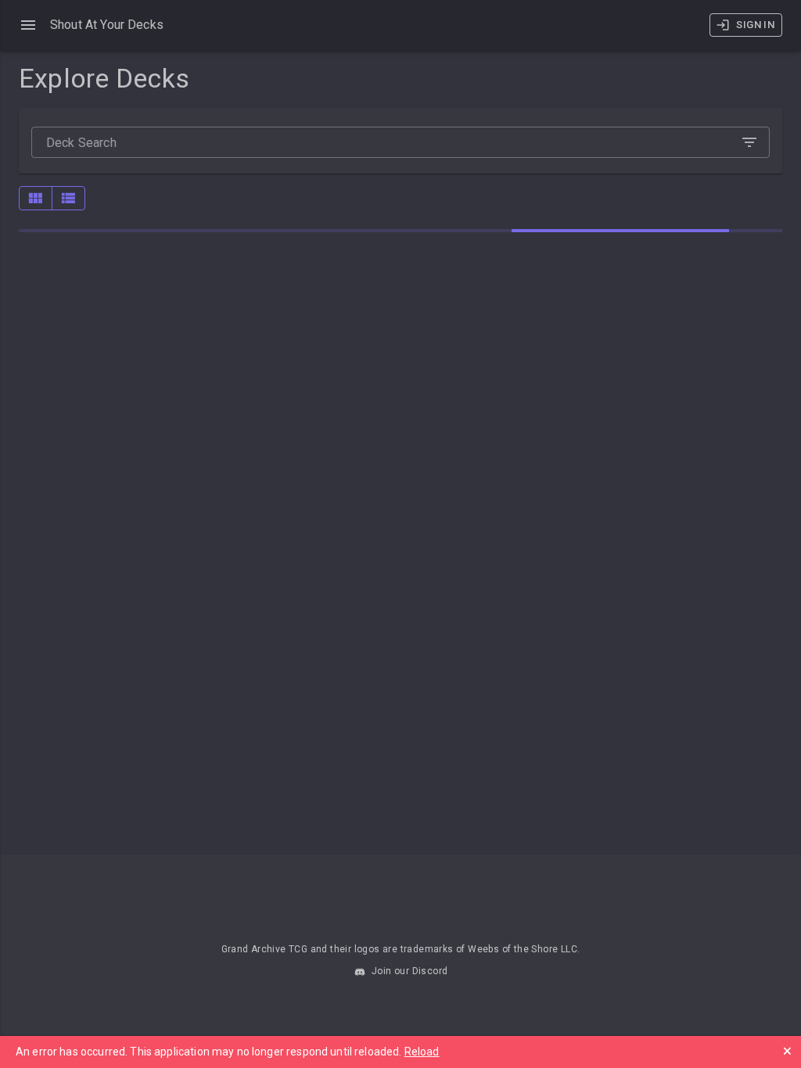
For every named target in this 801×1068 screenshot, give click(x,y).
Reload (422, 1051)
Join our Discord (408, 971)
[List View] (68, 198)
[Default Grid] (35, 198)
